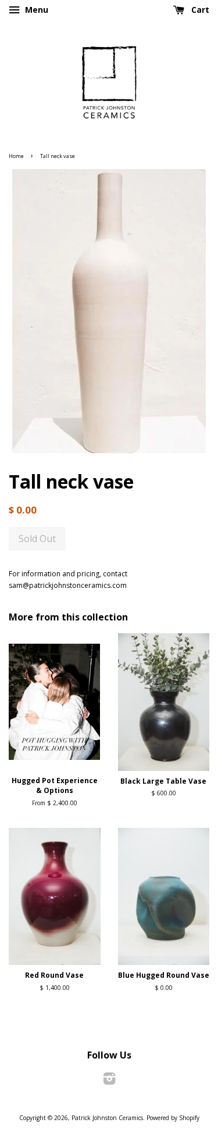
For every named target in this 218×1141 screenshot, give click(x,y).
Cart (199, 9)
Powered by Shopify (172, 1118)
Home (16, 156)
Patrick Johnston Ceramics (107, 1118)
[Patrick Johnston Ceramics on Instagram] (109, 1081)
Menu (35, 9)
